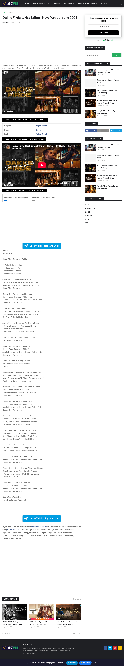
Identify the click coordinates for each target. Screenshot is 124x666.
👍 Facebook (85, 662)
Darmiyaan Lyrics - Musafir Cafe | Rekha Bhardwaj (109, 71)
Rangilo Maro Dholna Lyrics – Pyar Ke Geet (108, 112)
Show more (77, 599)
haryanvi (88, 216)
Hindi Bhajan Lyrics (91, 208)
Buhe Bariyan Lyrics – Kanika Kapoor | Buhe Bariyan (67, 623)
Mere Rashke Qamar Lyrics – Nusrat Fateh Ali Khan (107, 101)
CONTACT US (13, 529)
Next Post (76, 633)
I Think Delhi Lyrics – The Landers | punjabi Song (38, 623)
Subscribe (103, 33)
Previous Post (8, 633)
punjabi (10, 13)
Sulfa (38, 130)
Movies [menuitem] (104, 4)
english (87, 212)
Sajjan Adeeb (41, 125)
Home (4, 13)
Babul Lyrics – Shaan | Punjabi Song (108, 81)
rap (86, 223)
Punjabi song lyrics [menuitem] (63, 4)
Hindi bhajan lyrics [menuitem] (86, 4)
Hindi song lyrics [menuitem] (41, 4)
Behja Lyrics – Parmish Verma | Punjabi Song (108, 91)
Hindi (87, 205)
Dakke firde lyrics (39, 527)
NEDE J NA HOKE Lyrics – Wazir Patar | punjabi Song (12, 623)
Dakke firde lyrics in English (16, 197)
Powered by (97, 40)
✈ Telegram (72, 662)
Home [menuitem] (27, 4)
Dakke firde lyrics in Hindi (43, 197)
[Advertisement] (41, 44)
